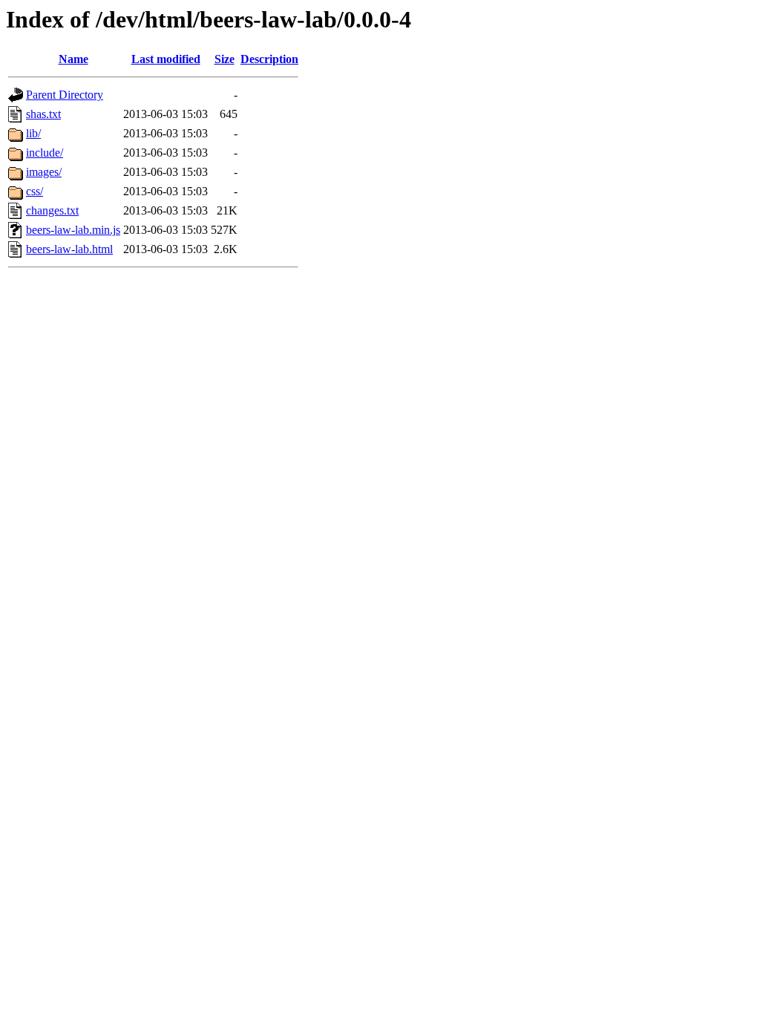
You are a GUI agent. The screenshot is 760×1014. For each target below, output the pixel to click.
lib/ (33, 133)
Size (224, 59)
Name (73, 59)
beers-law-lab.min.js (73, 229)
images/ (44, 172)
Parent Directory (64, 94)
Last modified (165, 59)
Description (269, 59)
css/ (34, 191)
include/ (44, 152)
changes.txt (52, 210)
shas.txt (43, 114)
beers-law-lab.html (69, 249)
